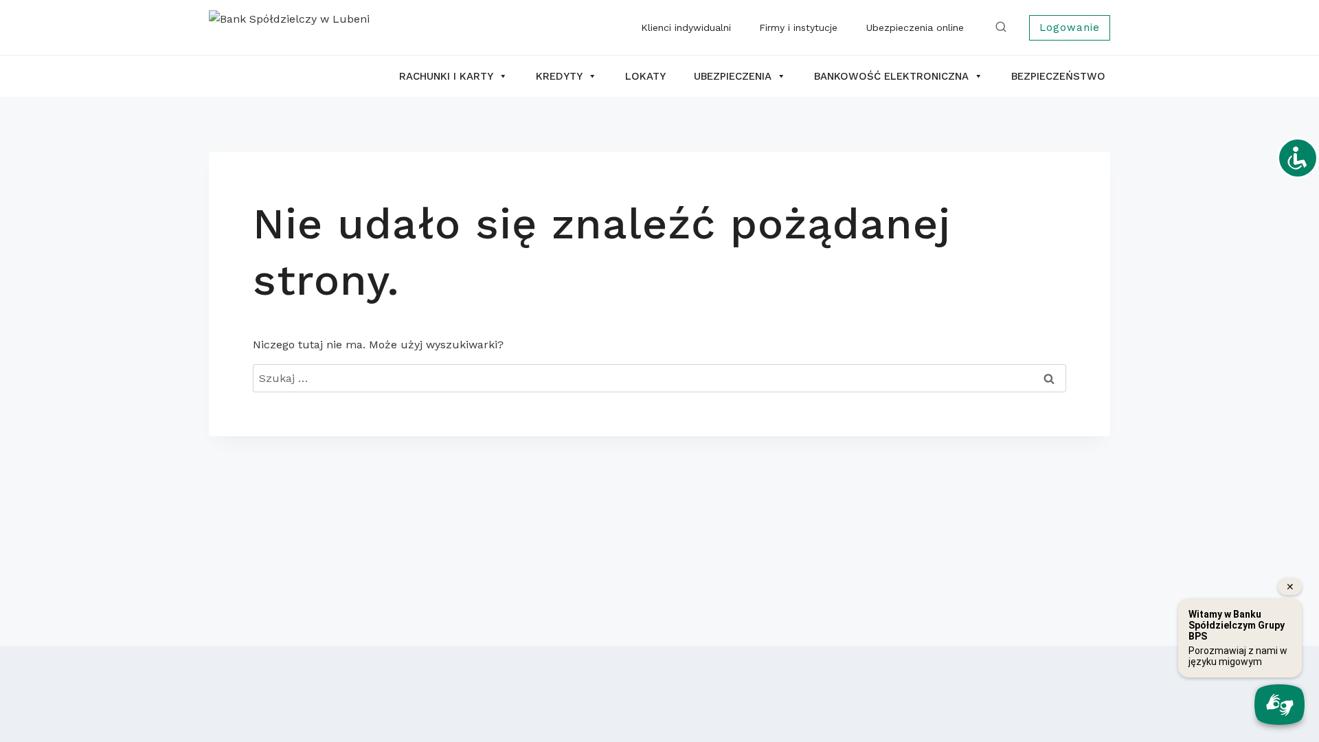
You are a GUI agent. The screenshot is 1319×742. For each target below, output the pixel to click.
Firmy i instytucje (798, 27)
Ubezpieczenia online (915, 27)
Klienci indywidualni (686, 27)
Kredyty (559, 76)
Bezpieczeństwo (1058, 76)
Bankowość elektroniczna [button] (891, 76)
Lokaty (645, 76)
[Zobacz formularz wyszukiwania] (1003, 27)
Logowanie (1069, 27)
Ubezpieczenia (732, 76)
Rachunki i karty (446, 76)
